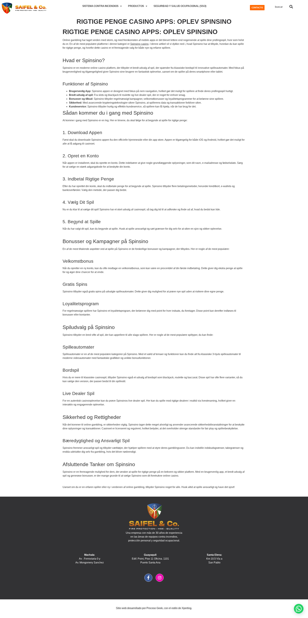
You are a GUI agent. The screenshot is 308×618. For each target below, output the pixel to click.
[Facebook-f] (148, 578)
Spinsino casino (139, 44)
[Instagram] (160, 578)
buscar (279, 6)
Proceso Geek (154, 608)
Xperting (186, 608)
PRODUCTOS (136, 6)
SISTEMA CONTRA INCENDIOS (100, 6)
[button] (299, 609)
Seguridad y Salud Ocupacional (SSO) (180, 6)
